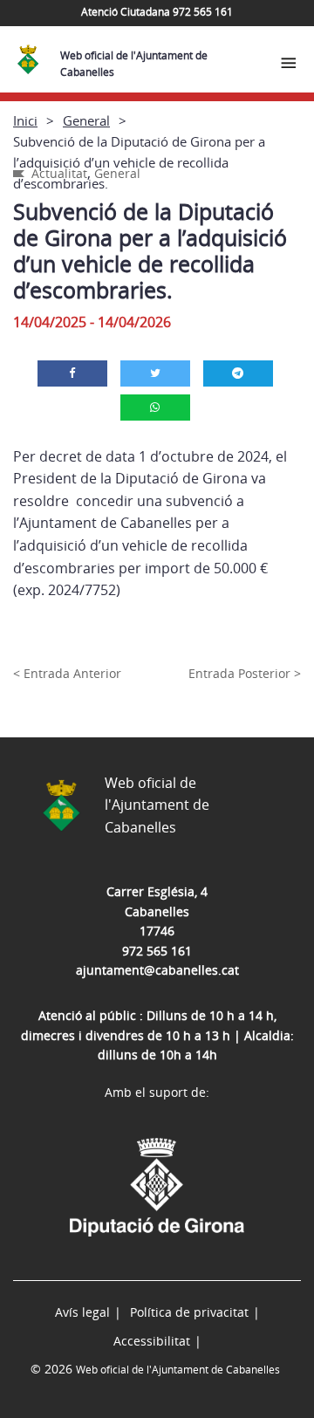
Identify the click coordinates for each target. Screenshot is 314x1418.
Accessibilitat (151, 1340)
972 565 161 (157, 950)
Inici (25, 120)
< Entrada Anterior (67, 673)
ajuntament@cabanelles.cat (157, 970)
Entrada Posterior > (244, 673)
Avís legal (82, 1312)
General (86, 120)
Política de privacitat (189, 1312)
